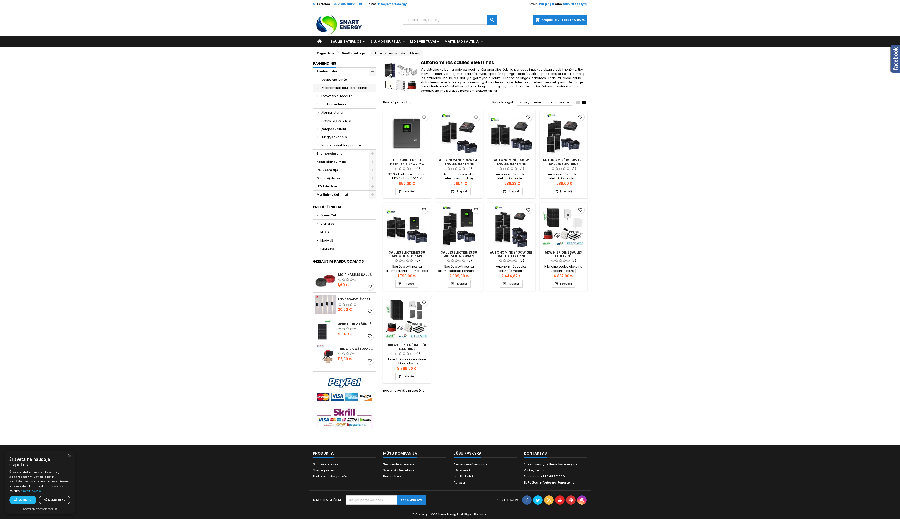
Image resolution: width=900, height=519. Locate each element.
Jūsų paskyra (467, 453)
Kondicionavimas (331, 161)
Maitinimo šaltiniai (462, 41)
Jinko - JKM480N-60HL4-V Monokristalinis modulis (356, 324)
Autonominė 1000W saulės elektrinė (511, 162)
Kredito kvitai (463, 476)
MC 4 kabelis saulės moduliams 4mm (356, 275)
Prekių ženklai (327, 207)
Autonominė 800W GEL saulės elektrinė (459, 162)
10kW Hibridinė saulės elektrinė (407, 347)
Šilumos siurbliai (385, 41)
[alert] (40, 482)
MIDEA (325, 232)
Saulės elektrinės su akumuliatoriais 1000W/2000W (407, 256)
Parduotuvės (392, 476)
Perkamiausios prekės (330, 476)
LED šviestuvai (423, 41)
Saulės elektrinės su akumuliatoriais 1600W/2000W (459, 256)
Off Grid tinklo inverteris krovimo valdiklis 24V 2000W (407, 164)
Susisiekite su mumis (398, 464)
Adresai (459, 482)
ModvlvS (326, 240)
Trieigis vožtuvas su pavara (356, 349)
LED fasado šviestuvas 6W (356, 299)
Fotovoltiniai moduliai (337, 96)
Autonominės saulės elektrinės (344, 88)
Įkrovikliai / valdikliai (336, 120)
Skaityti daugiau (32, 491)
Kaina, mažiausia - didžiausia (545, 102)
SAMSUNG (327, 249)
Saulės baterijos (346, 41)
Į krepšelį (406, 191)
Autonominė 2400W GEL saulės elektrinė (511, 254)
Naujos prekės (324, 470)
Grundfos (327, 223)
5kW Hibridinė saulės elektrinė (563, 254)
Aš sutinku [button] (23, 500)
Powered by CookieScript (39, 509)
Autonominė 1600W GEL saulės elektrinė (563, 162)
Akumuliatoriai (332, 112)
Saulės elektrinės (334, 79)
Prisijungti (546, 4)
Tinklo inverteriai (333, 104)
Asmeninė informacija (470, 464)
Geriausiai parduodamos (338, 261)
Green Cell (328, 215)
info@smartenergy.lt (394, 4)
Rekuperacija (327, 170)
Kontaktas (535, 453)
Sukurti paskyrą (575, 4)
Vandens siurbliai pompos (341, 145)
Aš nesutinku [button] (55, 500)
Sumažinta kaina (325, 464)
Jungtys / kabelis (334, 137)
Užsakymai (462, 470)
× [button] (69, 456)
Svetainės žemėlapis (398, 470)
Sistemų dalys (328, 178)
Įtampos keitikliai (334, 129)
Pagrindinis (324, 63)
